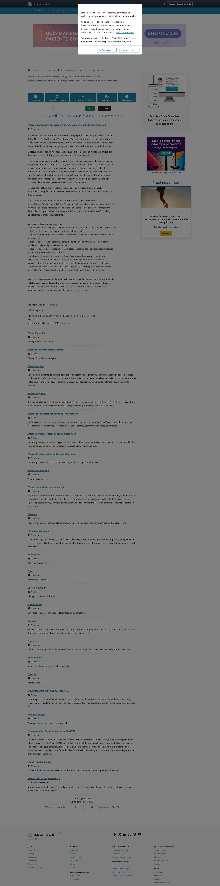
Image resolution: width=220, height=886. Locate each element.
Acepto (135, 50)
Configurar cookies (107, 50)
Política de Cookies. (125, 32)
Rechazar (123, 50)
